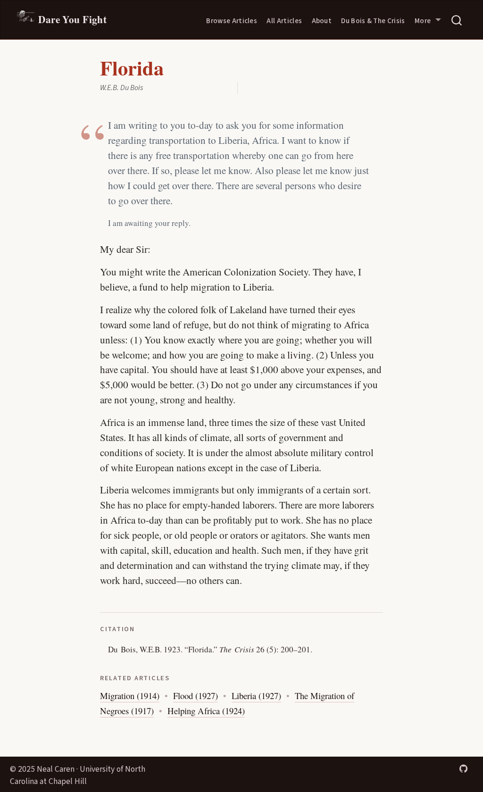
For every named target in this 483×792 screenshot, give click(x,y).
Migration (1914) (129, 695)
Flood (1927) (195, 695)
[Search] (457, 20)
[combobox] (457, 20)
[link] (428, 19)
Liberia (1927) (256, 695)
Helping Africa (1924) (206, 711)
